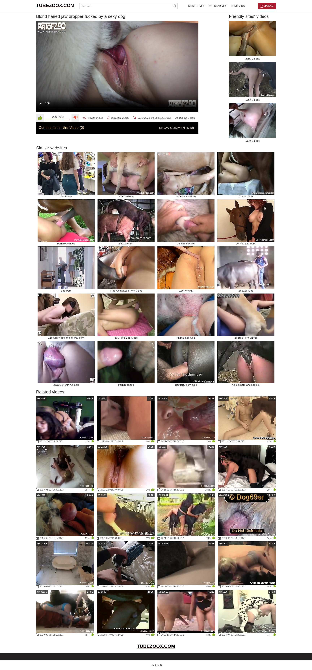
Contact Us (157, 665)
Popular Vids (218, 6)
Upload (268, 6)
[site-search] (174, 6)
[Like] (40, 118)
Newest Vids (196, 6)
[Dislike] (75, 118)
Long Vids (238, 6)
